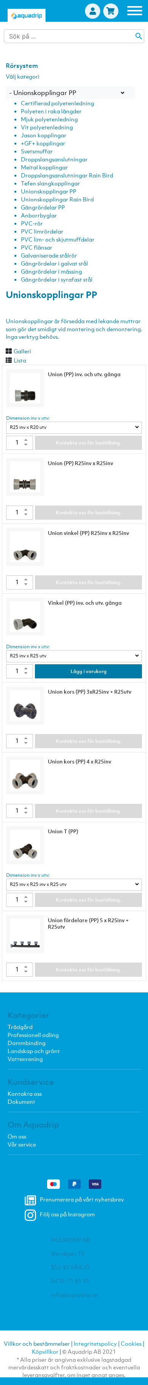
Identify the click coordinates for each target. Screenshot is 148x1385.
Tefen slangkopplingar (50, 183)
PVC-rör (32, 223)
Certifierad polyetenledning (57, 103)
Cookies (131, 1343)
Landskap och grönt (34, 1051)
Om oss (17, 1136)
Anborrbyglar (39, 215)
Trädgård (20, 1027)
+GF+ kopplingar (43, 143)
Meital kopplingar (44, 167)
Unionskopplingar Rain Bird (57, 199)
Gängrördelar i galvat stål (54, 263)
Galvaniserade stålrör (49, 255)
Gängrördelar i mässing (51, 271)
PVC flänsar (36, 247)
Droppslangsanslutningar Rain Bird (67, 175)
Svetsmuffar (37, 151)
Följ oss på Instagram (67, 1214)
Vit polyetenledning (47, 127)
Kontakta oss (25, 1093)
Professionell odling (33, 1035)
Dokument (21, 1101)
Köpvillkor (45, 1351)
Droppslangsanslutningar (54, 159)
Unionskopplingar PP (48, 191)
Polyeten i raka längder (51, 111)
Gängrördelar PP (43, 207)
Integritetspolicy (95, 1343)
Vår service (22, 1144)
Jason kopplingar (43, 135)
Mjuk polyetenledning (49, 119)
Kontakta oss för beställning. (88, 443)
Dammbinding (27, 1043)
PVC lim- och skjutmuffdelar (57, 239)
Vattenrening (25, 1059)
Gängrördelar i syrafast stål (57, 279)
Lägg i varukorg (89, 671)
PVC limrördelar (42, 231)
